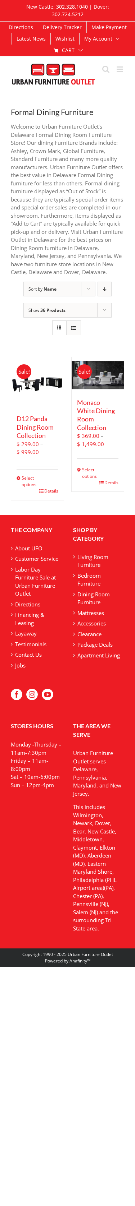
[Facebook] (16, 694)
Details (51, 491)
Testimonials (30, 644)
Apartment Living (98, 655)
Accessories (91, 623)
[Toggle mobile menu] (120, 69)
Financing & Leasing (29, 619)
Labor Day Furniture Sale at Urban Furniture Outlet (35, 581)
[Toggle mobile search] (105, 69)
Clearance (89, 634)
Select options (29, 481)
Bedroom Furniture (89, 579)
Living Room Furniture (92, 561)
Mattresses (90, 612)
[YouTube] (47, 694)
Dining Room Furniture (93, 598)
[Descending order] (105, 289)
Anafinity (78, 961)
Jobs (20, 665)
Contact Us (28, 654)
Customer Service (36, 558)
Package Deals (95, 644)
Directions (27, 604)
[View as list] (74, 328)
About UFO (28, 548)
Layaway (26, 633)
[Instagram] (32, 694)
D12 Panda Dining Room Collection (35, 427)
